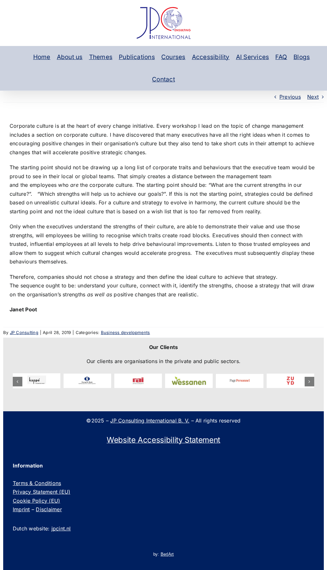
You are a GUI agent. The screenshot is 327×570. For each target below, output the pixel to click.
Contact (163, 79)
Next (313, 97)
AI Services (252, 57)
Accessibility (211, 57)
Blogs (301, 57)
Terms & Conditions (37, 483)
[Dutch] (22, 57)
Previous (290, 97)
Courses (173, 57)
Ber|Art (167, 554)
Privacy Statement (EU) (41, 492)
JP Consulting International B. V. (149, 420)
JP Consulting (24, 332)
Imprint (21, 509)
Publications (137, 57)
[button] (17, 381)
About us (70, 57)
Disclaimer (49, 509)
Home (41, 57)
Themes (100, 57)
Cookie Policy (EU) (36, 501)
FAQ (281, 57)
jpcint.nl (61, 528)
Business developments (125, 332)
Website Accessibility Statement (163, 440)
